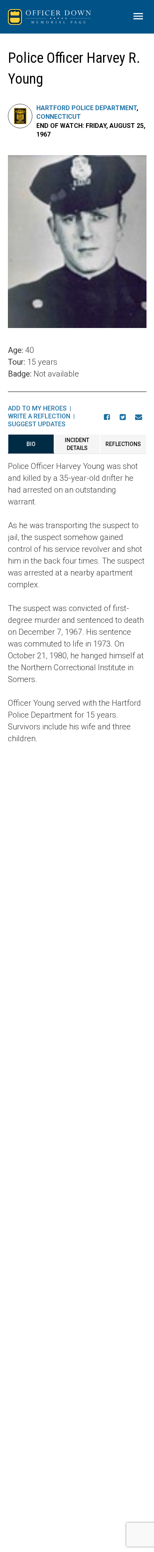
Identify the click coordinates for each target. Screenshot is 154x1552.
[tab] (31, 444)
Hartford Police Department (86, 108)
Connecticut (58, 116)
